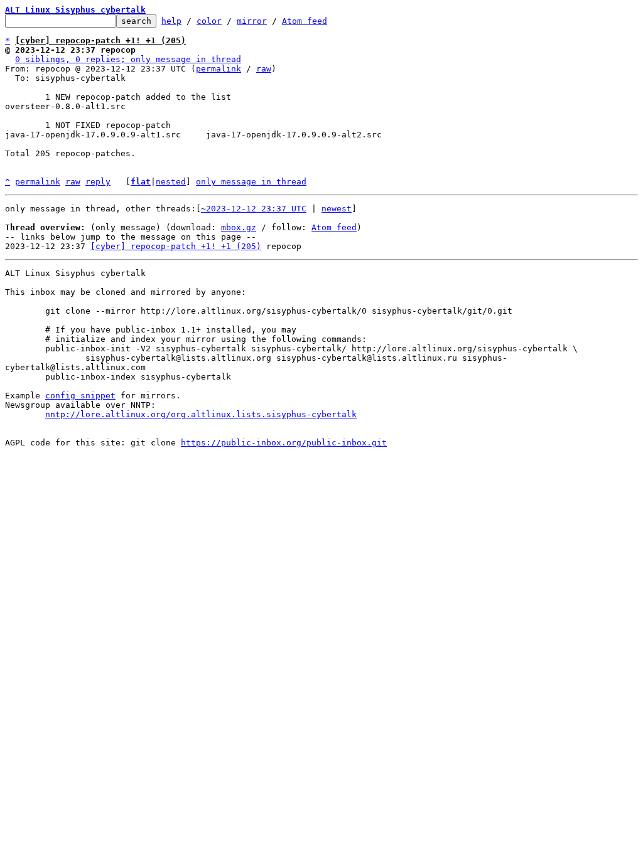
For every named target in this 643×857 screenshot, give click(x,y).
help (171, 21)
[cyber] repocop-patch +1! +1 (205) (175, 246)
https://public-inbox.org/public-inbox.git (284, 442)
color (209, 21)
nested (171, 181)
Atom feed (304, 21)
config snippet (80, 395)
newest (337, 208)
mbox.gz (238, 227)
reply (98, 181)
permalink (218, 68)
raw (263, 68)
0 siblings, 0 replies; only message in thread (128, 59)
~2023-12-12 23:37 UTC (253, 208)
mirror (252, 21)
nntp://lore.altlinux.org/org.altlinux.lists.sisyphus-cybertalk (201, 414)
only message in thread (251, 181)
